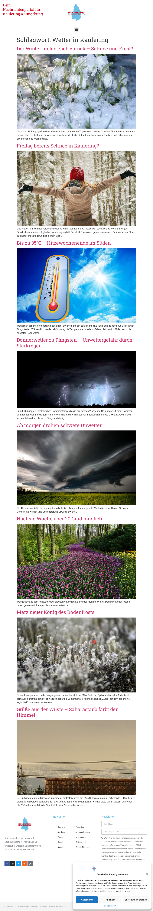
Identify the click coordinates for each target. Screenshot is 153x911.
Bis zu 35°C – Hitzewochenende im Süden (64, 243)
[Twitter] (18, 863)
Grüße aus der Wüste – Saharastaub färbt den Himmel (68, 712)
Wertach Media (58, 906)
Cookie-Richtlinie (110, 906)
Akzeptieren (87, 899)
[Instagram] (12, 863)
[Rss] (24, 863)
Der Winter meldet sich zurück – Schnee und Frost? (75, 48)
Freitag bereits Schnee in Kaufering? (58, 145)
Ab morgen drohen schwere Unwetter (59, 425)
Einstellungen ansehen (135, 899)
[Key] (30, 863)
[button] (147, 874)
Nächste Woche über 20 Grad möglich (59, 518)
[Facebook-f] (7, 863)
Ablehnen (110, 899)
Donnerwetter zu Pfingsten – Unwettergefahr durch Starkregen (75, 342)
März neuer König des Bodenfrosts (55, 612)
